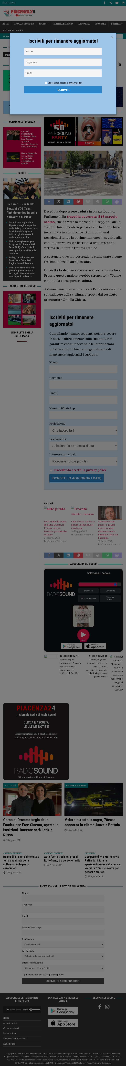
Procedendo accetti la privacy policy (65, 82)
